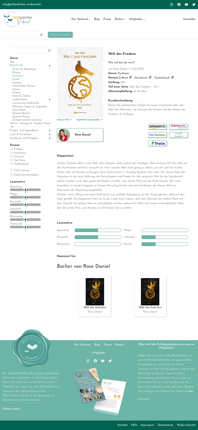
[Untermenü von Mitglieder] (144, 19)
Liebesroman (20, 99)
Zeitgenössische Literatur (27, 120)
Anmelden (189, 19)
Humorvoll (16, 224)
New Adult (18, 110)
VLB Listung (21, 170)
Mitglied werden (60, 34)
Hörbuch (18, 156)
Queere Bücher (21, 113)
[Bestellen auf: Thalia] (157, 143)
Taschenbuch (21, 164)
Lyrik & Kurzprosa (20, 134)
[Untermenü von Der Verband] (89, 19)
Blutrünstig (16, 216)
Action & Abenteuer (24, 69)
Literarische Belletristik (25, 103)
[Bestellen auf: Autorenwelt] (178, 127)
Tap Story (19, 160)
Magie (13, 194)
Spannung (16, 186)
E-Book (17, 149)
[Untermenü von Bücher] (125, 19)
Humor (16, 92)
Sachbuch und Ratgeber (24, 138)
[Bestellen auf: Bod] (157, 135)
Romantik (15, 201)
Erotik (15, 79)
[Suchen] (41, 34)
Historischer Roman (23, 86)
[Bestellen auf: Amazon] (157, 127)
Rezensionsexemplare (26, 174)
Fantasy (17, 82)
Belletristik (16, 65)
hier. (191, 391)
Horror (16, 89)
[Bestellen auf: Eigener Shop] (178, 135)
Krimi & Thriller (21, 96)
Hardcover (19, 153)
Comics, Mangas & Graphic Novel (30, 123)
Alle (12, 62)
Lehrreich (15, 209)
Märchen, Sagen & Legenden (29, 106)
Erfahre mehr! (11, 409)
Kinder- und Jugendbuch (24, 130)
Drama (16, 72)
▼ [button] (50, 100)
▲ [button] (50, 66)
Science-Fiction (21, 116)
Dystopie (17, 75)
